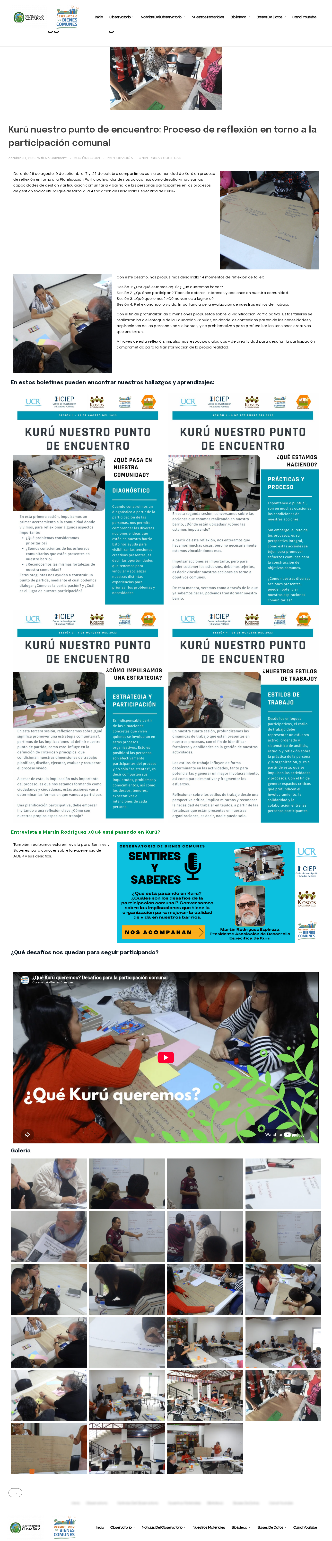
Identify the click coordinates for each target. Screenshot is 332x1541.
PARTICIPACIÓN (120, 158)
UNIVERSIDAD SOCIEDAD (160, 158)
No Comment (56, 158)
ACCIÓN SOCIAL (87, 158)
